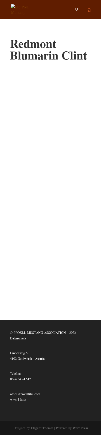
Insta (23, 399)
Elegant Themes (42, 427)
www (13, 399)
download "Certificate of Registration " (50, 275)
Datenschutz (18, 338)
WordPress (80, 427)
